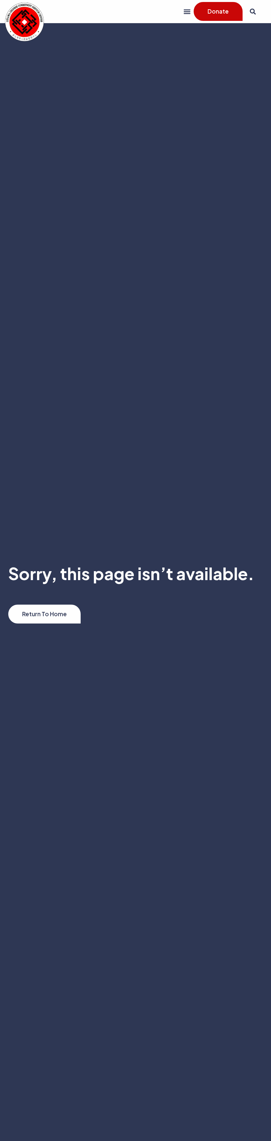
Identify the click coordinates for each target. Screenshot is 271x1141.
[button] (186, 11)
